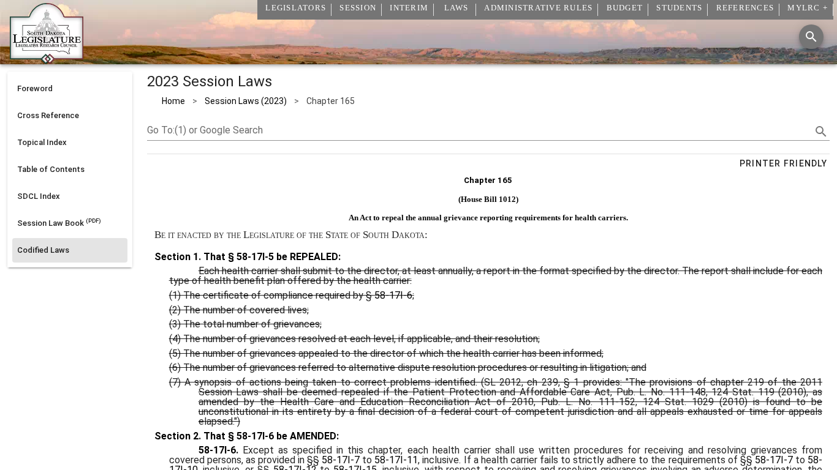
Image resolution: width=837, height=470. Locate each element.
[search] (821, 131)
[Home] (46, 59)
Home (173, 101)
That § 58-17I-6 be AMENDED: (270, 436)
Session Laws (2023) (246, 101)
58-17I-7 (341, 460)
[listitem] (69, 88)
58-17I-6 (393, 295)
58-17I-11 (396, 460)
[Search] (811, 36)
